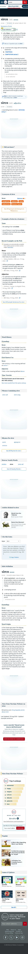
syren (4, 442)
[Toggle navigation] (2, 2)
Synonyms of (6, 26)
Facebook (5, 937)
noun (16, 19)
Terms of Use (19, 933)
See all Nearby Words (13, 469)
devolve (12, 818)
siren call (5, 395)
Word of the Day (14, 815)
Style (3, 541)
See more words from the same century (14, 383)
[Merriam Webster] (14, 812)
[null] (18, 818)
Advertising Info (9, 931)
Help (7, 929)
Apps (19, 929)
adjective (17, 103)
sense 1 (5, 365)
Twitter (11, 937)
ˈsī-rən (8, 23)
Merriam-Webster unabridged (14, 739)
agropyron (17, 442)
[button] (14, 6)
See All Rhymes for (13, 451)
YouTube (16, 937)
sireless (4, 464)
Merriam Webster (5, 917)
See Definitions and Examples (13, 821)
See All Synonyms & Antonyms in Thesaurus (14, 210)
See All (13, 907)
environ (4, 445)
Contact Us (19, 931)
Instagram (22, 937)
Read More (10, 247)
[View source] (7, 261)
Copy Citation (15, 557)
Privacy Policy (9, 933)
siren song (17, 395)
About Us (13, 929)
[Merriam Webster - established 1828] (5, 2)
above (23, 371)
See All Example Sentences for (13, 302)
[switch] (8, 29)
